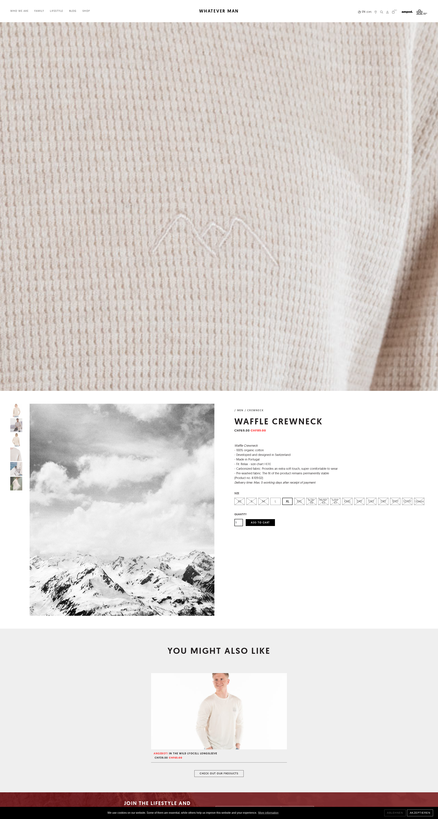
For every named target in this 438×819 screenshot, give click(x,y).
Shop (86, 10)
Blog (72, 10)
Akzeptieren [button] (420, 812)
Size (236, 493)
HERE (267, 464)
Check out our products (219, 773)
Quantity (240, 514)
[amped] (407, 12)
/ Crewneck (254, 410)
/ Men (238, 410)
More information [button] (268, 812)
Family (39, 10)
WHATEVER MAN (219, 11)
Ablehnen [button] (395, 812)
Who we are (19, 10)
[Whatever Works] (422, 12)
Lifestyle (56, 10)
